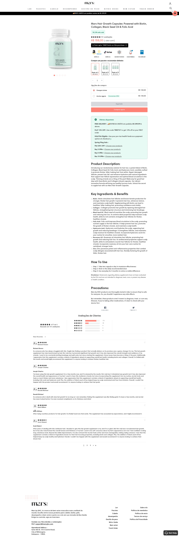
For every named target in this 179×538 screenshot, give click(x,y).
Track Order (113, 528)
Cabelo (115, 513)
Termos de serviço (141, 516)
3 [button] (90, 445)
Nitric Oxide (113, 522)
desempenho (113, 516)
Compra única (102, 90)
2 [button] (87, 445)
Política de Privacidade (139, 519)
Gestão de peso (112, 519)
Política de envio (141, 513)
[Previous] (33, 48)
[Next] (86, 48)
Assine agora (101, 96)
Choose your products (114, 146)
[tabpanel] (59, 48)
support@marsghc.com (44, 524)
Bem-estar (114, 525)
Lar (116, 508)
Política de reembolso (139, 510)
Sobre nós (144, 508)
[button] (96, 37)
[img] (42, 342)
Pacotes (115, 510)
